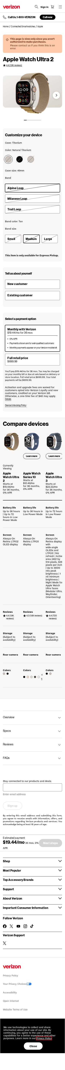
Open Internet (11, 1001)
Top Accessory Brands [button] (18, 879)
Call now (47, 17)
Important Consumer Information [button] (25, 907)
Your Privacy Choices (14, 984)
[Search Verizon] (36, 7)
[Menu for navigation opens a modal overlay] (60, 7)
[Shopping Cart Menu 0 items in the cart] (52, 7)
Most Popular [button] (12, 870)
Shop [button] (6, 861)
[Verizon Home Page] (11, 7)
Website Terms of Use (15, 1009)
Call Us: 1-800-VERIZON (21, 17)
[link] (7, 26)
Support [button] (8, 889)
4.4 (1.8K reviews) (14, 65)
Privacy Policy (10, 975)
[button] (56, 95)
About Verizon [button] (12, 898)
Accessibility (10, 992)
